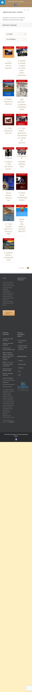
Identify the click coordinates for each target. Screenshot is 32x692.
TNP (19, 375)
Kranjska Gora (22, 364)
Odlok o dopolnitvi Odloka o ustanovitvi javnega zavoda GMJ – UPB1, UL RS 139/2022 (9, 356)
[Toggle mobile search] (25, 10)
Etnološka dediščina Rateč (21, 164)
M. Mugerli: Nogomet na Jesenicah (8, 101)
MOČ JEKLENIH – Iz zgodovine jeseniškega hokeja (22, 104)
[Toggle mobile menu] (28, 10)
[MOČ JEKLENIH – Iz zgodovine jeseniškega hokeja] (21, 80)
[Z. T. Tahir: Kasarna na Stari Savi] (8, 114)
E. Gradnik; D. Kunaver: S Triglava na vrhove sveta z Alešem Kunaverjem (22, 68)
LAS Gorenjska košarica (22, 341)
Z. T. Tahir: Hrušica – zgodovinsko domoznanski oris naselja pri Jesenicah (22, 135)
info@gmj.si (21, 1)
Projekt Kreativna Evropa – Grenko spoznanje (22, 347)
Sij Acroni (20, 368)
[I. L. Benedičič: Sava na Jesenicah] (8, 47)
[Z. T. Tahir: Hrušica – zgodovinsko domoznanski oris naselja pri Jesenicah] (21, 114)
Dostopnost (6, 382)
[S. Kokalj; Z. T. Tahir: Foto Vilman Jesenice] (8, 148)
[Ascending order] (25, 34)
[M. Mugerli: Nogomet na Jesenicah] (8, 80)
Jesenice (20, 360)
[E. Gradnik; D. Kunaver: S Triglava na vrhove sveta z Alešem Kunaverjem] (21, 47)
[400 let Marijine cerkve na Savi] (8, 174)
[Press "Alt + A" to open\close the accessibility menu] (2, 2)
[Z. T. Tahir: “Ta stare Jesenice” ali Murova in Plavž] (8, 205)
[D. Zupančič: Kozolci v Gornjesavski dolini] (8, 239)
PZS (19, 371)
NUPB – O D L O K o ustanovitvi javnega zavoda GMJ (8, 364)
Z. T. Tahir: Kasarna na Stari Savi (8, 130)
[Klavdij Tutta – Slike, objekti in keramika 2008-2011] (21, 205)
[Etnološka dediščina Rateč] (21, 148)
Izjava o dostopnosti (8, 378)
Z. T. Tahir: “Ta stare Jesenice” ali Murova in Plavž (8, 229)
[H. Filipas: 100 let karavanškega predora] (21, 174)
